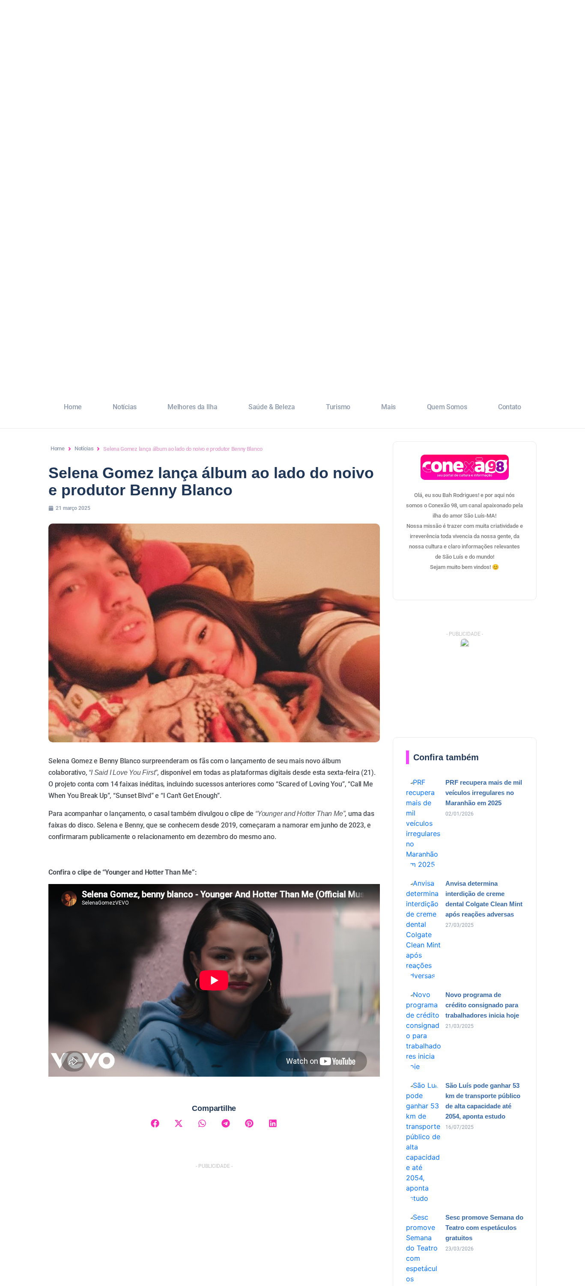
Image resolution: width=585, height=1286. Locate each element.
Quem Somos (447, 407)
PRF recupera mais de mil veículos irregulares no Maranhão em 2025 (483, 793)
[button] (155, 1123)
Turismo (338, 407)
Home (73, 407)
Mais (388, 407)
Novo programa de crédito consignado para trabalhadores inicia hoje (482, 1005)
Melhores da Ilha (192, 407)
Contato (509, 407)
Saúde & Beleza (271, 407)
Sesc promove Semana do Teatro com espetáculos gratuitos (484, 1227)
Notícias (125, 407)
